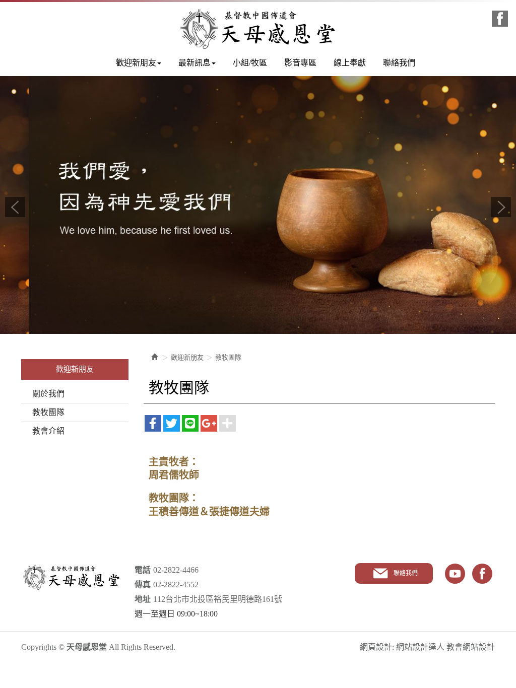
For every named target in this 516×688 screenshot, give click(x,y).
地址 (143, 599)
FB (482, 574)
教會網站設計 (470, 647)
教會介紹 (48, 431)
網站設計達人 (420, 647)
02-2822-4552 (176, 584)
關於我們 (48, 393)
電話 (143, 570)
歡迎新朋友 (187, 357)
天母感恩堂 (258, 29)
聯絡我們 (406, 573)
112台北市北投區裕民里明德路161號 (217, 599)
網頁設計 (376, 647)
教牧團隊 (48, 412)
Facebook (500, 19)
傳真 (143, 584)
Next (501, 207)
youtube (455, 574)
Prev (15, 207)
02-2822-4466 (176, 570)
